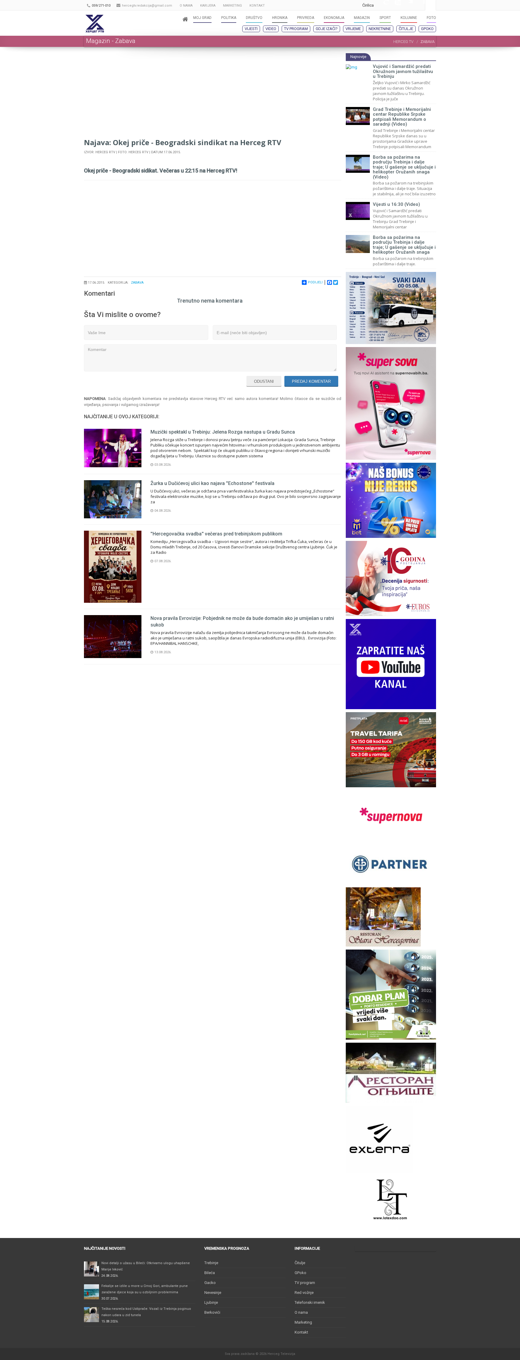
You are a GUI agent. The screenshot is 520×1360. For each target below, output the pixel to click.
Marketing (303, 1322)
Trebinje (211, 1263)
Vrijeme (353, 28)
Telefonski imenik (310, 1302)
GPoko (427, 28)
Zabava (137, 283)
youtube (395, 5)
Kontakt (301, 1332)
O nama (301, 1312)
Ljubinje (211, 1302)
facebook (419, 5)
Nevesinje (212, 1292)
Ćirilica (368, 5)
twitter (407, 5)
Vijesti (251, 28)
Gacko (210, 1282)
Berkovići (212, 1312)
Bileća (209, 1272)
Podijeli (315, 282)
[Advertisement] (212, 95)
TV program (296, 28)
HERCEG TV (403, 41)
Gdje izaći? (327, 28)
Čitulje (406, 28)
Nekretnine (380, 28)
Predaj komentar (311, 381)
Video (270, 28)
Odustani (264, 381)
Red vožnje (304, 1292)
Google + (383, 5)
